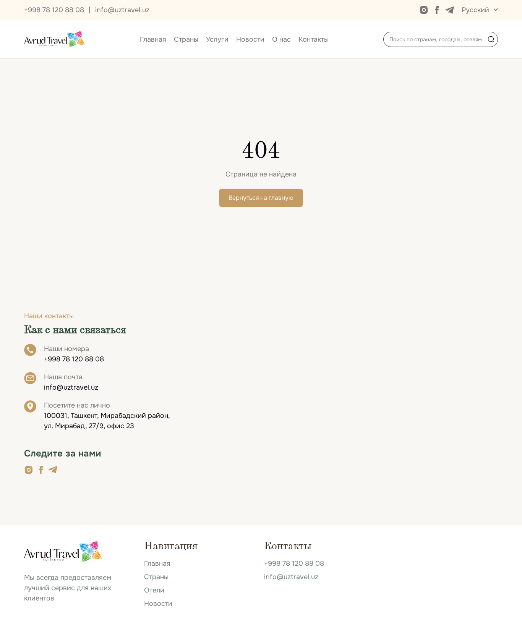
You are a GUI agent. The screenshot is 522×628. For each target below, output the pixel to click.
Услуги (217, 39)
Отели (154, 590)
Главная (153, 39)
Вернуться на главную (261, 198)
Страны (186, 39)
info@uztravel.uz (122, 10)
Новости (250, 39)
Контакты (313, 39)
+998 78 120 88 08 (54, 10)
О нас (281, 39)
